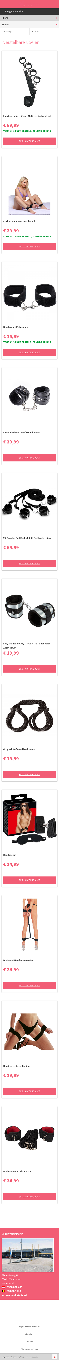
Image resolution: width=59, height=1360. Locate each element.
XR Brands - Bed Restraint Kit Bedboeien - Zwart (28, 538)
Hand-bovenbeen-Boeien (16, 1065)
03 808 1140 (13, 1291)
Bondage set (9, 854)
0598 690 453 (14, 1287)
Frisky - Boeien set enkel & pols (19, 221)
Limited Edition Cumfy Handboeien (21, 432)
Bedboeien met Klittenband (17, 1171)
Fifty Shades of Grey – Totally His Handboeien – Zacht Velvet (27, 645)
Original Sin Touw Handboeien (19, 749)
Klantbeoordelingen (29, 1349)
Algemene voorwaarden (29, 1326)
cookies (35, 1357)
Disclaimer (29, 1334)
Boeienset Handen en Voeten (18, 960)
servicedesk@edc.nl (14, 1295)
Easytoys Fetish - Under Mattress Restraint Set (27, 115)
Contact (29, 1341)
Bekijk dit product (29, 141)
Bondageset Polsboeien (15, 327)
